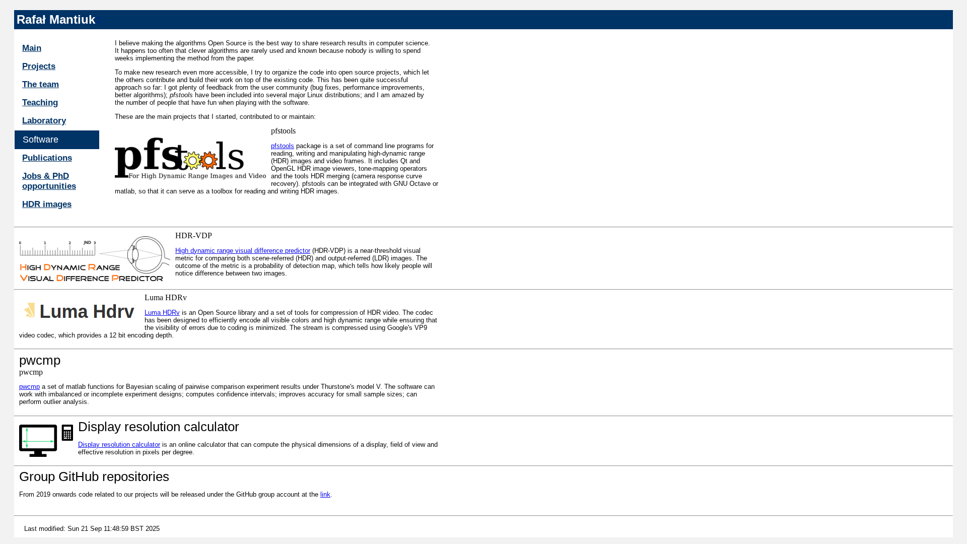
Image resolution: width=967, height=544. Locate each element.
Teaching (40, 102)
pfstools (282, 146)
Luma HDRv (162, 312)
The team (40, 84)
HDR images (47, 204)
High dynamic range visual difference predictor (242, 250)
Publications (47, 158)
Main (31, 48)
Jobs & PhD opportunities (49, 181)
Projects (38, 66)
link (325, 494)
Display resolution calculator (119, 444)
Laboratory (44, 120)
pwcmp (29, 386)
